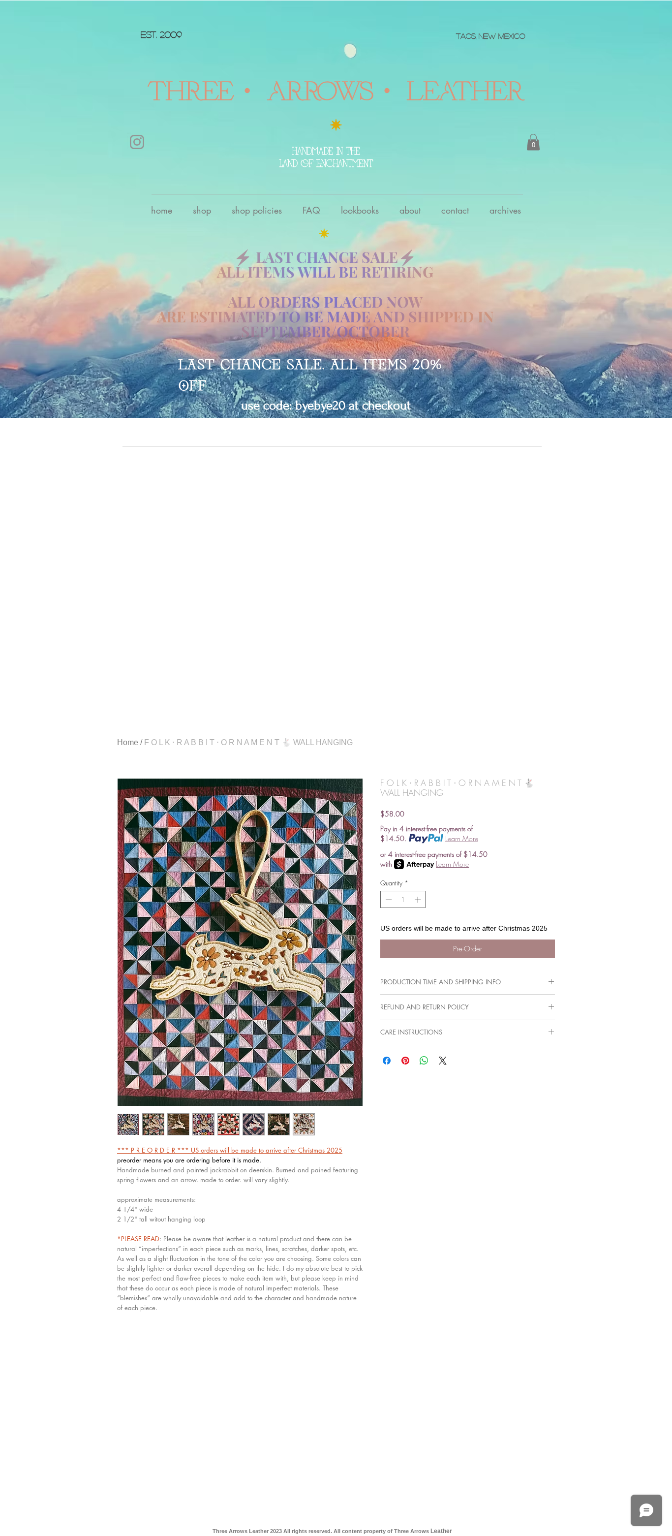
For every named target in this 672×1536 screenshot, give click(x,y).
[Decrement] (388, 899)
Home (127, 742)
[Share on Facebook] (387, 1060)
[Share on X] (443, 1060)
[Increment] (419, 899)
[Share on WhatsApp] (424, 1060)
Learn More (461, 838)
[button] (533, 142)
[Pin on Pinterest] (405, 1060)
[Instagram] (137, 142)
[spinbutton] (403, 899)
